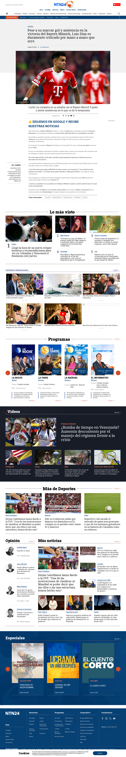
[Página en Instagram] (106, 719)
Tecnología (63, 251)
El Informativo (99, 377)
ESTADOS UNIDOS (71, 10)
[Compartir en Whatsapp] (73, 116)
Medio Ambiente (22, 586)
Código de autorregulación (87, 730)
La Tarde (43, 377)
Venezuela (8, 733)
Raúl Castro (23, 17)
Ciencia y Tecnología (74, 13)
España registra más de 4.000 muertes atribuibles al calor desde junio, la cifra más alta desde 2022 (106, 618)
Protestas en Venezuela (68, 424)
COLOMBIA (48, 10)
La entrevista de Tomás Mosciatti (59, 725)
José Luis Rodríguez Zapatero (36, 17)
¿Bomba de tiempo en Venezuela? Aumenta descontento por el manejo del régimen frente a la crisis (49, 395)
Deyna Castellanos (11, 515)
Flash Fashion (69, 721)
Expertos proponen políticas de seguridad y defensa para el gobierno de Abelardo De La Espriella (78, 618)
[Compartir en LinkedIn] (68, 116)
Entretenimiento (87, 13)
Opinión (109, 13)
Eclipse (14, 244)
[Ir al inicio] (15, 716)
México (7, 736)
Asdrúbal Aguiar (22, 547)
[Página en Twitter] (110, 719)
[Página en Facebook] (102, 719)
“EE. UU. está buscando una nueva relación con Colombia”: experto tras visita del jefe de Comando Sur (18, 472)
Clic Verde (57, 718)
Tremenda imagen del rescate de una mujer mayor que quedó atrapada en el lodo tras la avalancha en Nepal (77, 473)
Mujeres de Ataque (70, 732)
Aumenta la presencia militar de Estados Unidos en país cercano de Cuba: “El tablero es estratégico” (106, 472)
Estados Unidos (10, 739)
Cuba (56, 17)
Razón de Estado (59, 736)
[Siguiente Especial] (118, 669)
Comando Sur (10, 466)
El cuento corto (98, 686)
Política (25, 13)
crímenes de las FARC (104, 580)
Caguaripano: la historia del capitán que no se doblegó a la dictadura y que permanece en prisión (102, 395)
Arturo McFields (22, 564)
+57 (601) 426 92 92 (111, 727)
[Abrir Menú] (7, 13)
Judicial (39, 13)
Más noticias (50, 540)
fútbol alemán (68, 197)
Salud (95, 13)
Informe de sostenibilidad (87, 727)
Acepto (100, 753)
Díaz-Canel (50, 17)
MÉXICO (62, 10)
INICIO (41, 10)
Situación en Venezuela (24, 609)
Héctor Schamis (25, 621)
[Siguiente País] (119, 18)
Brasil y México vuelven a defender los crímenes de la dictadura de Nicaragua (25, 570)
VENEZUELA (55, 10)
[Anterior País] (119, 16)
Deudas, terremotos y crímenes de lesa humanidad (25, 614)
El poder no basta (23, 551)
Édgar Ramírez (64, 235)
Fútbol (86, 515)
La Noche (17, 377)
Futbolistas (77, 197)
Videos (13, 411)
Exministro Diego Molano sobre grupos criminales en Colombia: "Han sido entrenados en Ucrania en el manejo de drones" (47, 473)
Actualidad (17, 13)
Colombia (100, 564)
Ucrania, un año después (62, 686)
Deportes (46, 13)
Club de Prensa (69, 718)
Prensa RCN (83, 739)
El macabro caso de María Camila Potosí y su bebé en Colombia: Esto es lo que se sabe (108, 570)
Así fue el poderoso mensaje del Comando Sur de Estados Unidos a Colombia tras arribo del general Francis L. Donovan (23, 395)
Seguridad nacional (72, 612)
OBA (81, 742)
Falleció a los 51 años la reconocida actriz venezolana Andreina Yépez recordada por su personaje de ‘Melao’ (107, 257)
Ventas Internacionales (86, 733)
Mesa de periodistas (58, 732)
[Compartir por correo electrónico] (71, 116)
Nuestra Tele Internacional (58, 13)
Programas (101, 13)
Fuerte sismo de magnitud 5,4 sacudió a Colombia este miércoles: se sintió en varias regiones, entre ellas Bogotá (106, 241)
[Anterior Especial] (8, 669)
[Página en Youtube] (114, 719)
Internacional (9, 742)
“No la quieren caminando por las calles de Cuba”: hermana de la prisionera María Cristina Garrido (76, 395)
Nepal (66, 466)
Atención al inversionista (86, 724)
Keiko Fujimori (42, 612)
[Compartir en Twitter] (66, 116)
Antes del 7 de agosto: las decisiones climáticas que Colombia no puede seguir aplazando (26, 593)
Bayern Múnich (57, 197)
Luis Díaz (30, 26)
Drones (37, 466)
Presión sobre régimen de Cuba (104, 466)
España (96, 612)
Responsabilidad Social (86, 718)
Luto (96, 251)
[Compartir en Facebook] (63, 116)
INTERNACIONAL (82, 10)
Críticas (85, 197)
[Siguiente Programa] (118, 373)
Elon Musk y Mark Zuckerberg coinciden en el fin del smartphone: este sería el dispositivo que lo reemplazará (72, 257)
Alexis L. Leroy (24, 601)
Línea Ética (83, 736)
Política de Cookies (60, 754)
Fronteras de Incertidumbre (27, 686)
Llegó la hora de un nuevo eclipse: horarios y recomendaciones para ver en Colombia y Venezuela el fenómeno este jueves (32, 251)
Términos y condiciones (69, 751)
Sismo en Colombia (101, 235)
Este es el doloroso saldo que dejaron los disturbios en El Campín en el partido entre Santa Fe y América (63, 523)
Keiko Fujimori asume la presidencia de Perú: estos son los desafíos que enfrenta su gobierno (50, 618)
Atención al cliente (85, 721)
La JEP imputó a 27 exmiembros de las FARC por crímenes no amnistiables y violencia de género (107, 587)
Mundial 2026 (64, 17)
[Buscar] (118, 13)
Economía (32, 13)
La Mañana (71, 377)
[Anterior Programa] (8, 373)
